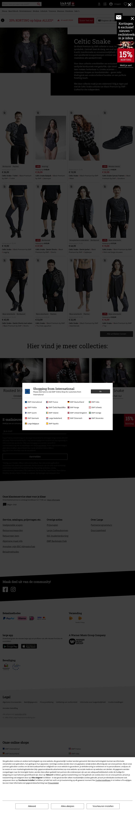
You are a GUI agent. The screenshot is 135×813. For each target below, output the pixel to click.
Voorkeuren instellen (103, 806)
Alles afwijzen (67, 806)
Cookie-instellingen (103, 780)
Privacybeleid (53, 783)
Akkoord (32, 806)
